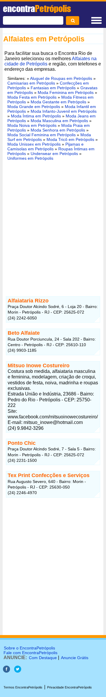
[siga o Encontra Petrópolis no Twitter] (17, 671)
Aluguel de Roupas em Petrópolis (61, 78)
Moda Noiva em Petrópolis (32, 125)
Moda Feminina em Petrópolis (66, 92)
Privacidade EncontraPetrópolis (69, 687)
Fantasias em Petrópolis (53, 87)
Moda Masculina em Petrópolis (59, 120)
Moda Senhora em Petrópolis (58, 130)
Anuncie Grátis (74, 657)
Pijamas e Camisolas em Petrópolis (45, 146)
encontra (37, 8)
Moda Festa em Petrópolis (32, 97)
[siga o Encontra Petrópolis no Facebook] (6, 671)
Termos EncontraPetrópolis (23, 687)
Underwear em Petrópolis (54, 153)
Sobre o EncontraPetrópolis (29, 648)
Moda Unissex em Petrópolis (34, 144)
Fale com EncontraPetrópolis (30, 652)
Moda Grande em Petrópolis (33, 106)
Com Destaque (43, 657)
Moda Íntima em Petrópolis (36, 116)
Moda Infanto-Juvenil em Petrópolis (64, 111)
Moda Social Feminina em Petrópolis (41, 134)
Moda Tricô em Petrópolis (70, 139)
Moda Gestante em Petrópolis (58, 102)
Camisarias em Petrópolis (31, 83)
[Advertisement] (53, 222)
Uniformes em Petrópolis (30, 158)
